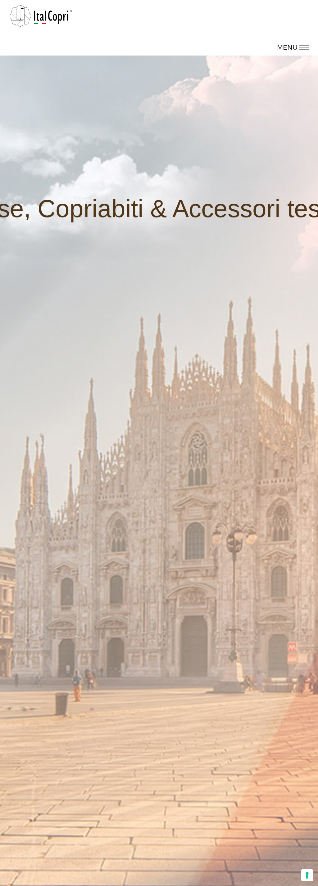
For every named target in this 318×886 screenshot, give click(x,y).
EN (289, 34)
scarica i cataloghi (79, 34)
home (255, 34)
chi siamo (223, 34)
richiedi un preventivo (140, 34)
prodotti (35, 34)
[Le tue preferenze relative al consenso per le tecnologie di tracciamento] (307, 875)
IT (277, 34)
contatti (188, 34)
